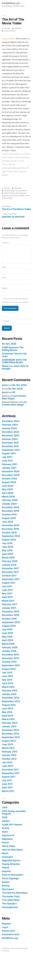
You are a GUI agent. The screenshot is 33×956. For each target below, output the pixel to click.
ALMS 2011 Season (12, 824)
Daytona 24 (8, 835)
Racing (5, 885)
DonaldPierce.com (11, 3)
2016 (4, 817)
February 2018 (9, 561)
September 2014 (11, 701)
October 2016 (9, 618)
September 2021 (11, 450)
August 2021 (9, 453)
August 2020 (9, 482)
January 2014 (9, 726)
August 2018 (9, 539)
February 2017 (9, 604)
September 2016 (11, 622)
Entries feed (8, 930)
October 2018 (9, 532)
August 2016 (9, 626)
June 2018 (7, 546)
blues (5, 831)
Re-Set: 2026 (9, 343)
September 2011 (10, 773)
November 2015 (10, 658)
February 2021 (9, 464)
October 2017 (9, 575)
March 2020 (8, 496)
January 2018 (9, 565)
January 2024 (9, 428)
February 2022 (10, 439)
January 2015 (9, 694)
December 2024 (10, 421)
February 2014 (9, 723)
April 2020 (7, 493)
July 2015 (7, 672)
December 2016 (10, 611)
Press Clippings (10, 878)
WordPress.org (10, 938)
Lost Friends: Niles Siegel (14, 397)
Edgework (7, 839)
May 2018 (7, 550)
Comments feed (10, 934)
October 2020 (9, 478)
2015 (4, 807)
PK (13, 392)
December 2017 (10, 568)
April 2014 (7, 715)
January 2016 (9, 651)
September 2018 (11, 536)
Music (5, 853)
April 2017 (7, 597)
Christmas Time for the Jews (14, 355)
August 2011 (8, 776)
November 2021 (10, 446)
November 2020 (10, 475)
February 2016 (9, 647)
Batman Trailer (14, 193)
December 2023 (10, 432)
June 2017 (7, 590)
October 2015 (9, 661)
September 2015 (11, 665)
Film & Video (8, 846)
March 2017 (8, 600)
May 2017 (7, 593)
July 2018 (7, 543)
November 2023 (10, 435)
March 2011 (8, 791)
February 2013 (9, 751)
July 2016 (7, 629)
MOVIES (21, 195)
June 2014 (7, 708)
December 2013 (10, 730)
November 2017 (10, 572)
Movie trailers (13, 195)
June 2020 (7, 485)
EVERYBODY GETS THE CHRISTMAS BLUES (14, 361)
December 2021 (10, 442)
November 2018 (10, 529)
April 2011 (7, 787)
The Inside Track (11, 896)
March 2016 (8, 644)
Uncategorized (10, 907)
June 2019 (7, 521)
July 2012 (7, 762)
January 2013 (9, 755)
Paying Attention (9, 190)
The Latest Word (21, 190)
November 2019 (10, 511)
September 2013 (11, 737)
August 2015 (9, 669)
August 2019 (9, 518)
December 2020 (10, 471)
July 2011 (7, 780)
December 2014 (10, 697)
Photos (5, 867)
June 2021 (7, 460)
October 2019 (9, 514)
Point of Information (12, 874)
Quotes (6, 882)
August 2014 (9, 705)
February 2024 (10, 424)
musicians (7, 857)
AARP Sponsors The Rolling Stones (12, 348)
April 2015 (7, 683)
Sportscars (8, 889)
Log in (5, 927)
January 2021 (9, 467)
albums (6, 821)
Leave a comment (10, 31)
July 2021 (7, 457)
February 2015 (9, 690)
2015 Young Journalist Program (14, 812)
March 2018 (8, 557)
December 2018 (10, 525)
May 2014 (7, 712)
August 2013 (9, 740)
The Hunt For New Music (15, 892)
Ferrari (5, 842)
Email (4, 278)
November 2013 (10, 733)
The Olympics (9, 903)
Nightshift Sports (11, 860)
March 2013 (8, 748)
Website (4, 288)
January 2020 (9, 503)
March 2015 (8, 687)
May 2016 (7, 636)
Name (4, 267)
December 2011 (10, 769)
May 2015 (7, 679)
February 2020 (10, 500)
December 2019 (10, 507)
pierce (5, 385)
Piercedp (7, 28)
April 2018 (7, 554)
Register (6, 923)
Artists (5, 828)
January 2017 (9, 608)
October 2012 (9, 758)
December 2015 (10, 654)
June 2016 (7, 633)
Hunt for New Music (12, 849)
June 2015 (7, 676)
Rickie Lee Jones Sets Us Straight (15, 367)
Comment (5, 243)
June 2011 (7, 784)
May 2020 (7, 489)
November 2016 (10, 615)
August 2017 (9, 582)
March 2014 (8, 719)
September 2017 (11, 579)
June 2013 (7, 744)
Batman (6, 193)
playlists (6, 871)
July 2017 (7, 586)
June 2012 (7, 766)
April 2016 (7, 640)
